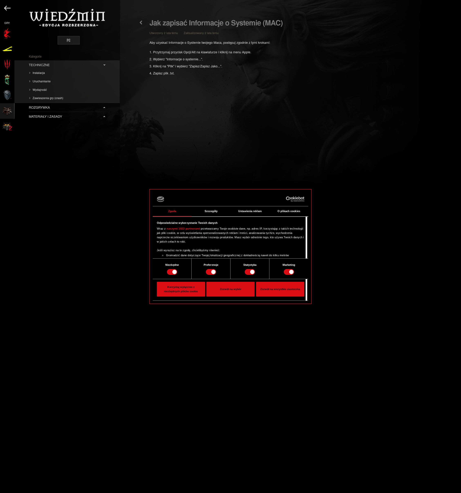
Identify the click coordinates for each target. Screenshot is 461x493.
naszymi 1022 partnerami (183, 228)
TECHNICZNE (39, 64)
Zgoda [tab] (172, 211)
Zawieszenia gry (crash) (48, 98)
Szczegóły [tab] (211, 211)
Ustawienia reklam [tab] (250, 211)
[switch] (211, 272)
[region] (60, 246)
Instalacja (39, 73)
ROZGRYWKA (39, 107)
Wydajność (40, 90)
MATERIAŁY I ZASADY (45, 116)
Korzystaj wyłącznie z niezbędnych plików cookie (181, 289)
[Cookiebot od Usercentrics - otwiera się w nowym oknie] (288, 199)
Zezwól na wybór (230, 289)
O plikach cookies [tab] (289, 211)
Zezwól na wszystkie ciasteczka (280, 289)
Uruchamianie (42, 81)
